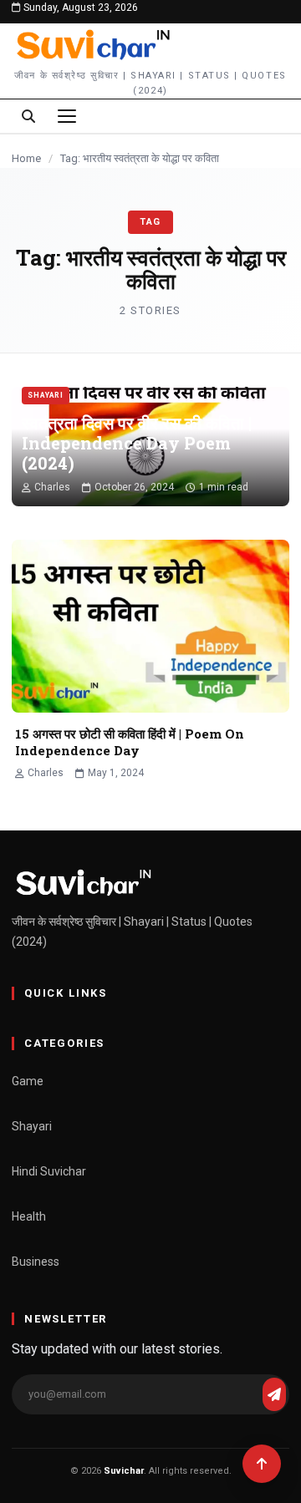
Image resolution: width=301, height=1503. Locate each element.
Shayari (46, 395)
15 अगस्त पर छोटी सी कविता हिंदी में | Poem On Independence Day (129, 742)
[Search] (28, 116)
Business (35, 1261)
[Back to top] (261, 1464)
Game (27, 1081)
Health (29, 1216)
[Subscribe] (274, 1394)
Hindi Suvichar (49, 1171)
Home (26, 158)
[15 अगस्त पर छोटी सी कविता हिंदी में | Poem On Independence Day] (150, 626)
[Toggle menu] (67, 116)
